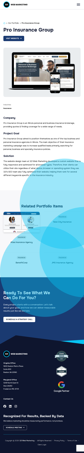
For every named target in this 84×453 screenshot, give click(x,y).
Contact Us (8, 399)
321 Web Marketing (26, 441)
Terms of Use (72, 441)
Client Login (42, 445)
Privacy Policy (59, 441)
